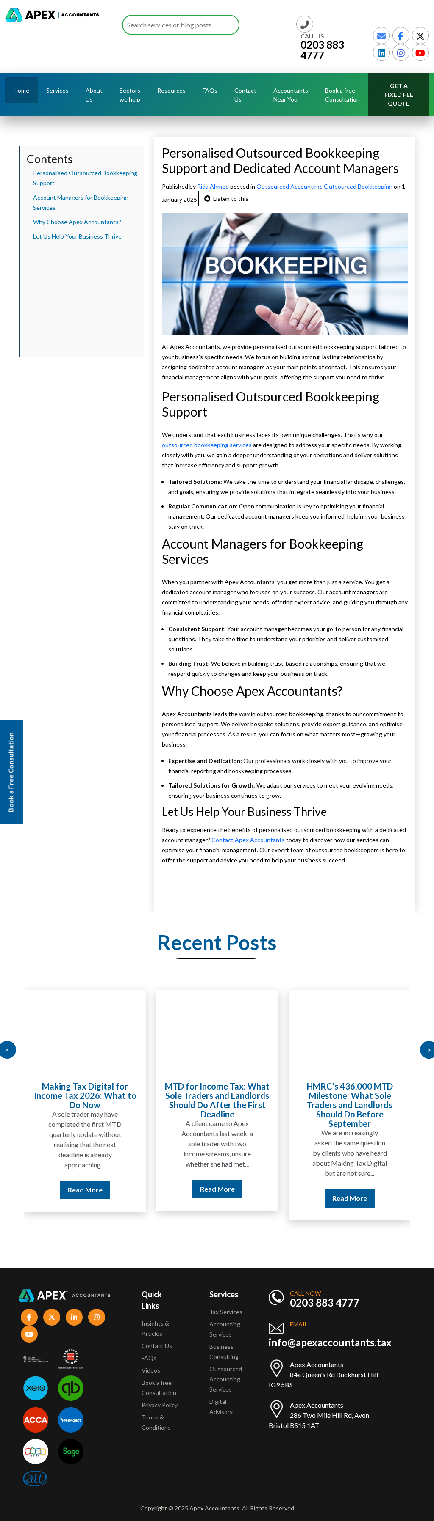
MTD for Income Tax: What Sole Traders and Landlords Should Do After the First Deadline (217, 1100)
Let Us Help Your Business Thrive (77, 236)
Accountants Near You (290, 95)
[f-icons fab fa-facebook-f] (29, 1317)
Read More (85, 1190)
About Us (94, 95)
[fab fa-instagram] (400, 52)
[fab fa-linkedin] (381, 52)
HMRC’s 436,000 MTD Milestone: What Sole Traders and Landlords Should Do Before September (350, 1104)
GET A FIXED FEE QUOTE (398, 94)
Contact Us (245, 95)
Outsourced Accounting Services (225, 1379)
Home (21, 90)
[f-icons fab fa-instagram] (96, 1317)
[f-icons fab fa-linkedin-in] (74, 1317)
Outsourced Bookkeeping (358, 186)
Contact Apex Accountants (248, 839)
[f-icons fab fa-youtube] (29, 1334)
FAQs (210, 90)
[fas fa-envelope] (381, 35)
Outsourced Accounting (288, 186)
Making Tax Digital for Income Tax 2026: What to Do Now (85, 1095)
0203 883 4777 (322, 49)
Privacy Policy (160, 1404)
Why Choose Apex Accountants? (77, 221)
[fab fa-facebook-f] (400, 35)
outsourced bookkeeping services (207, 444)
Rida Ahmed (213, 186)
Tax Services (225, 1311)
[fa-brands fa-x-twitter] (420, 35)
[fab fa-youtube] (420, 52)
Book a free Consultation (342, 95)
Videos (151, 1370)
